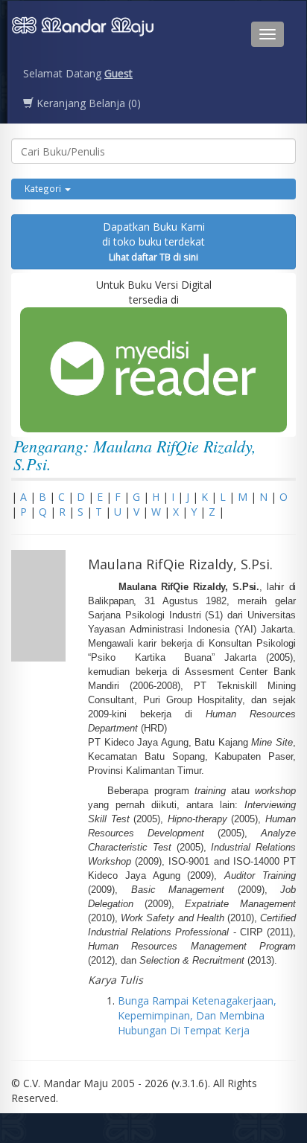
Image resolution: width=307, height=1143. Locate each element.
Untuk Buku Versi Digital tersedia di (154, 292)
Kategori (44, 188)
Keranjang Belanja (87, 103)
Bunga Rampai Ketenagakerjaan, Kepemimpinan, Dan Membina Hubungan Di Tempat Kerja (197, 1015)
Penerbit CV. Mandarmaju (83, 34)
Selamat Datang (78, 73)
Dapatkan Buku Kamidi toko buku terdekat (153, 241)
